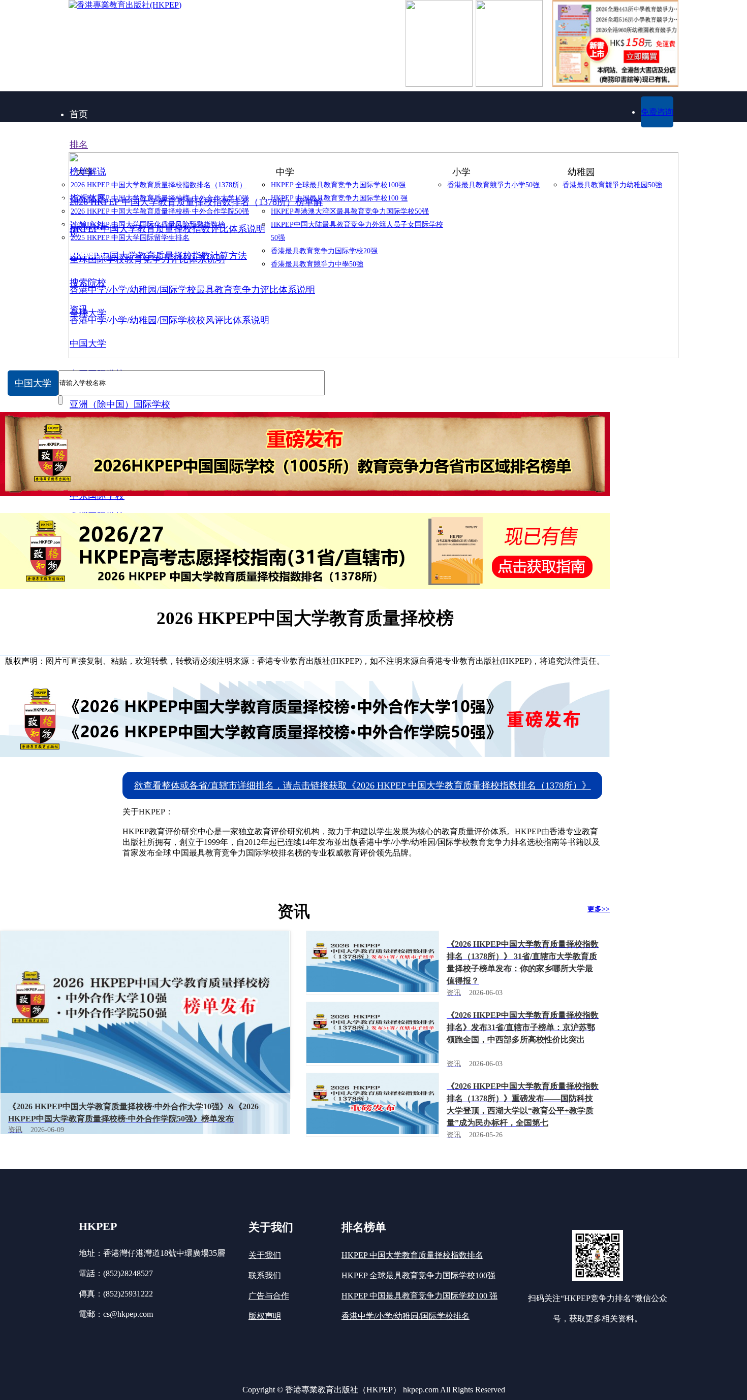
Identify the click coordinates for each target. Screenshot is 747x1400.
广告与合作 (268, 1295)
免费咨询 (657, 112)
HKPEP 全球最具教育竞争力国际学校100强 (418, 1275)
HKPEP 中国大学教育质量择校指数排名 (412, 1255)
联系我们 (264, 1275)
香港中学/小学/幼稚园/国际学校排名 (405, 1316)
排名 (79, 145)
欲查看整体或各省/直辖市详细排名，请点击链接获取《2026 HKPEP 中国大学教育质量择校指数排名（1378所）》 (362, 785)
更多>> (598, 909)
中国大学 (33, 383)
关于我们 (264, 1255)
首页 (79, 114)
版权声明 (264, 1316)
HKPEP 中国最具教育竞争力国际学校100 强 (419, 1295)
